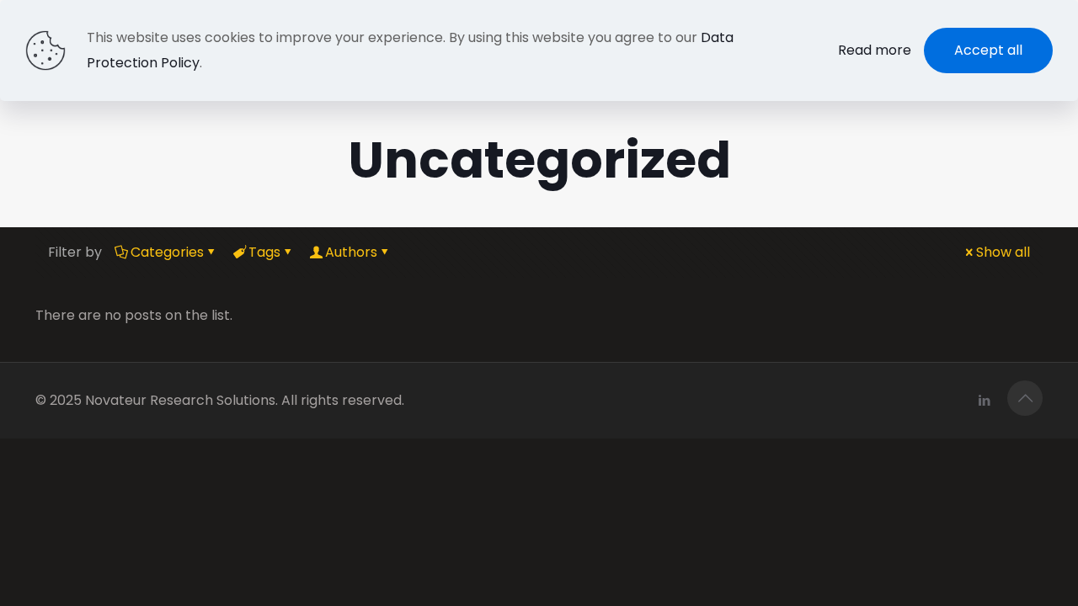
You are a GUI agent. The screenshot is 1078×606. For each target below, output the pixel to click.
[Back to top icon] (1025, 398)
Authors (351, 252)
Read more (874, 50)
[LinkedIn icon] (984, 400)
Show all (1003, 252)
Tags (264, 252)
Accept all (988, 50)
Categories (167, 252)
